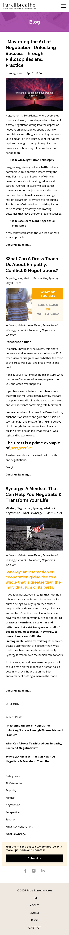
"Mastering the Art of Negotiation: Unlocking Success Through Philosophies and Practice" (31, 53)
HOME (34, 898)
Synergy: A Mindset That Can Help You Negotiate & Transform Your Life (34, 494)
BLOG (34, 920)
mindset (10, 508)
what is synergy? (33, 513)
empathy (11, 278)
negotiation (24, 278)
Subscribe (34, 858)
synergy (53, 278)
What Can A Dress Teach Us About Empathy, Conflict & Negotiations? (32, 264)
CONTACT (34, 927)
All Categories (14, 783)
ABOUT (34, 905)
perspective (40, 278)
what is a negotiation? (19, 826)
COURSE (34, 913)
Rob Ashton (45, 667)
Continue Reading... (18, 244)
